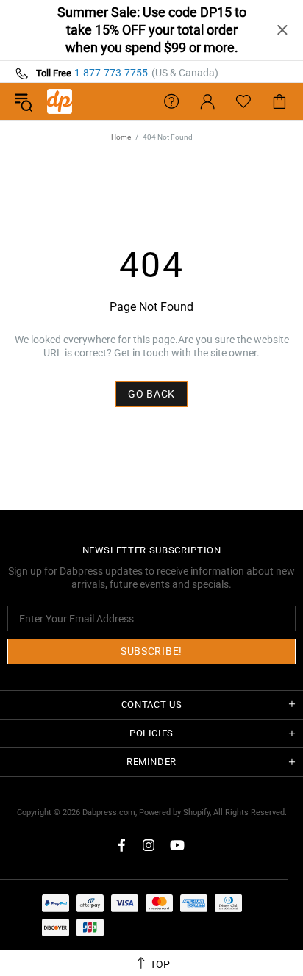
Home (121, 137)
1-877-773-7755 (111, 73)
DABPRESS (59, 101)
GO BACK (151, 394)
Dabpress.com (108, 812)
